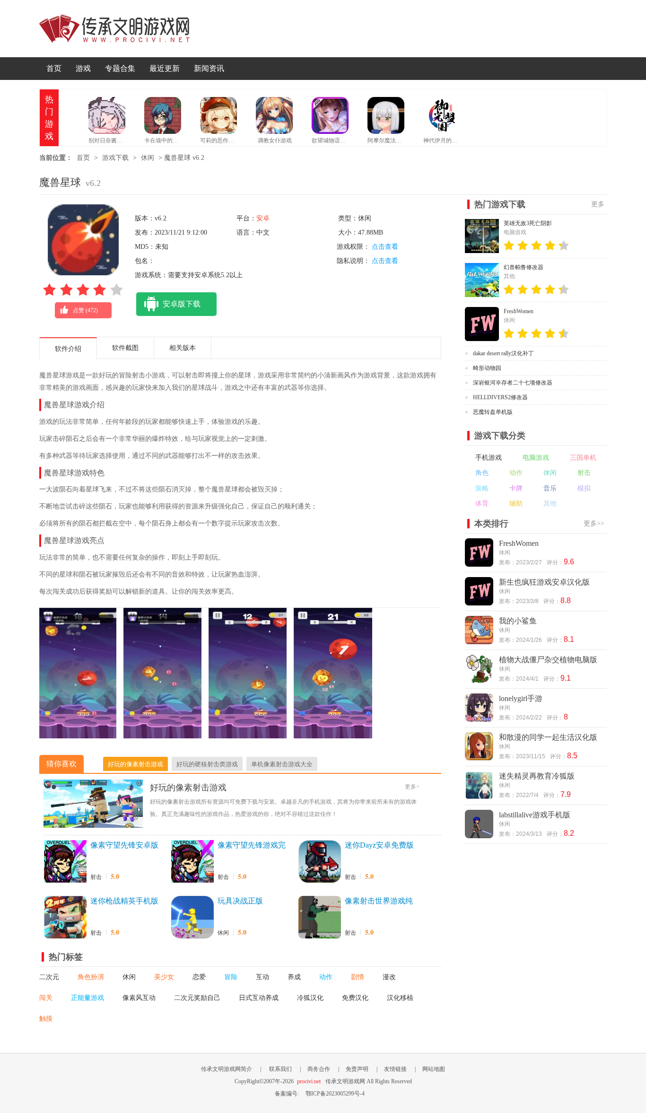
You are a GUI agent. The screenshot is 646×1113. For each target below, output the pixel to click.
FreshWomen (518, 311)
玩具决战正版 (240, 901)
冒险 (230, 977)
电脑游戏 (536, 457)
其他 (550, 503)
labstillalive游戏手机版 (534, 815)
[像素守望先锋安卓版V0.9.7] (65, 861)
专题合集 (120, 68)
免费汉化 (355, 997)
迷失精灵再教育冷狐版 (537, 776)
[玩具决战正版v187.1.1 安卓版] (192, 917)
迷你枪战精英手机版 (124, 901)
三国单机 (583, 457)
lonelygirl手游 (520, 698)
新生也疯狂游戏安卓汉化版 (544, 582)
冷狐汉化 (310, 997)
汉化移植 (400, 997)
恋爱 (199, 977)
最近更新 (164, 68)
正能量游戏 (87, 997)
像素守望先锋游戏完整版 (252, 845)
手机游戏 (488, 457)
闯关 (45, 997)
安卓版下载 (182, 304)
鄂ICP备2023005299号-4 (335, 1093)
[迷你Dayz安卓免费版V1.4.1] (319, 861)
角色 (482, 472)
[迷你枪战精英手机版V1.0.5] (65, 917)
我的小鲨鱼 (518, 621)
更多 (597, 204)
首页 (53, 68)
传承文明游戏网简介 (226, 1069)
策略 (482, 488)
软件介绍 (68, 348)
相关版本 (182, 347)
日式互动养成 (259, 997)
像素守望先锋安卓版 (124, 845)
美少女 (164, 977)
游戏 (83, 68)
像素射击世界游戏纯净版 (379, 901)
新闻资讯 (209, 68)
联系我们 (280, 1069)
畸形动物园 (487, 368)
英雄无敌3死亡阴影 (528, 223)
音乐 (550, 488)
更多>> (594, 523)
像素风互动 (139, 997)
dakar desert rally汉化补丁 (503, 353)
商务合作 (318, 1069)
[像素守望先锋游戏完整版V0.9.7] (192, 861)
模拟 (584, 488)
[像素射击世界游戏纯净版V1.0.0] (319, 917)
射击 (96, 877)
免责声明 (357, 1069)
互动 (262, 977)
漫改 (389, 977)
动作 (325, 977)
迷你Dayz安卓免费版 (379, 845)
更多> (412, 786)
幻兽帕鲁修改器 (523, 267)
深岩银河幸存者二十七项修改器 (512, 382)
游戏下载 (115, 157)
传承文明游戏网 (114, 28)
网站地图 (433, 1069)
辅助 (516, 503)
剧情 (357, 977)
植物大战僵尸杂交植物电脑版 (548, 660)
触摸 (45, 1018)
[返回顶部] (629, 974)
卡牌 (516, 488)
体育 (482, 503)
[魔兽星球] (77, 733)
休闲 (147, 157)
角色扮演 (91, 977)
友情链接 (395, 1069)
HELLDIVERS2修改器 (500, 397)
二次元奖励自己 (197, 997)
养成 (294, 977)
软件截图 (125, 347)
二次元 (49, 977)
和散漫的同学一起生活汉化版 (548, 737)
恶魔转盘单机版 (493, 412)
